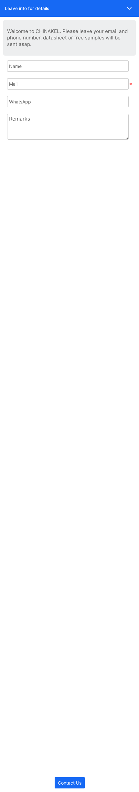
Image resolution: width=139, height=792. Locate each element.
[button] (69, 8)
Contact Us (69, 783)
